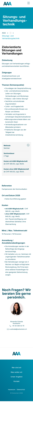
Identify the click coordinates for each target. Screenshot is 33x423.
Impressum (11, 389)
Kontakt (17, 381)
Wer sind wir (16, 368)
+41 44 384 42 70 (18, 326)
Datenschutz (21, 389)
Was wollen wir (16, 372)
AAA (4, 33)
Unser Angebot (16, 377)
